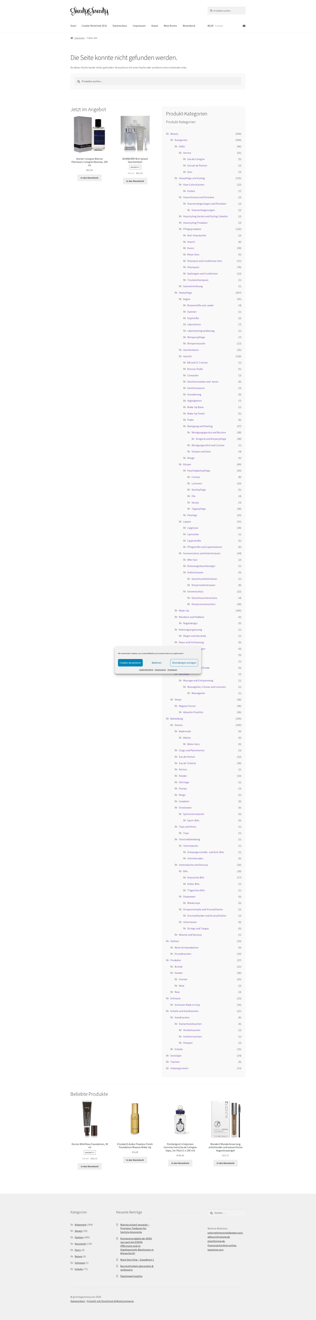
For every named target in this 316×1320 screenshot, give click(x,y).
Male (181, 985)
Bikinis (187, 737)
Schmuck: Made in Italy (187, 1004)
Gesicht (187, 356)
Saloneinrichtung (193, 286)
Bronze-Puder (195, 369)
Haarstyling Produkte (195, 222)
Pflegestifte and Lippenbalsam (204, 546)
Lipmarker (193, 534)
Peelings (192, 515)
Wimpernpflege (196, 337)
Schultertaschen (192, 1036)
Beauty (174, 133)
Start (73, 25)
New (177, 992)
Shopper (188, 1042)
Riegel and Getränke (194, 635)
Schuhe (179, 1049)
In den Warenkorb (89, 177)
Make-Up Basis (195, 407)
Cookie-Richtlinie (146, 669)
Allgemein (80, 1224)
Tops (186, 833)
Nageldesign (190, 623)
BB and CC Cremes (197, 362)
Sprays (195, 502)
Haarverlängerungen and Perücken (206, 203)
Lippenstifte (194, 540)
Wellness (184, 674)
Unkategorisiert (179, 1068)
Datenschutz (160, 669)
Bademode (185, 731)
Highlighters (194, 400)
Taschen (175, 1061)
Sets (189, 172)
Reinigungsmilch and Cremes (208, 445)
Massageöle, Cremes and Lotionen (206, 686)
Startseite (79, 38)
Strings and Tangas (198, 928)
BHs (185, 871)
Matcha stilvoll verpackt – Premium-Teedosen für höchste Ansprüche (134, 1228)
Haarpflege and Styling (192, 178)
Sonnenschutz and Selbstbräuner (202, 553)
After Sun (192, 559)
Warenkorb (189, 25)
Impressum (172, 669)
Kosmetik (80, 1243)
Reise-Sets (193, 254)
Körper (187, 464)
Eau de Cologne (196, 159)
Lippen (187, 521)
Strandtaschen (183, 953)
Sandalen (184, 801)
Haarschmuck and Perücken (198, 197)
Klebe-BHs (193, 883)
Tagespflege (199, 508)
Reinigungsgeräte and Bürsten (209, 432)
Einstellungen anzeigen (184, 662)
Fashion (174, 941)
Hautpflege (185, 292)
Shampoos (193, 267)
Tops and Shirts (187, 826)
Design (78, 1231)
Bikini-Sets (193, 744)
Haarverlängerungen (203, 210)
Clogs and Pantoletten (192, 750)
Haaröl (191, 241)
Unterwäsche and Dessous (193, 864)
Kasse (154, 25)
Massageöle (198, 693)
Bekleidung (176, 718)
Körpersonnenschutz (203, 604)
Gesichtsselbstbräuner (204, 578)
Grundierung (194, 394)
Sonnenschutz (195, 591)
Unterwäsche (190, 845)
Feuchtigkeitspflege (198, 470)
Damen (179, 725)
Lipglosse (192, 527)
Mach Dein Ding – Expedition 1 (137, 1259)
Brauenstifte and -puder (200, 305)
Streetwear (185, 807)
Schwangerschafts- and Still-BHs (205, 852)
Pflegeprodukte (192, 229)
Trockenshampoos (197, 280)
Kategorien (181, 140)
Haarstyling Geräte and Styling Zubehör (205, 216)
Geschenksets (191, 349)
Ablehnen (156, 662)
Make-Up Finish (196, 413)
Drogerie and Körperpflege (211, 438)
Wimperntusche (196, 343)
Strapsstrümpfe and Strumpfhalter (203, 909)
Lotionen (197, 483)
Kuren (190, 248)
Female (183, 979)
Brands (179, 966)
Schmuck (175, 998)
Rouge (191, 458)
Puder (190, 419)
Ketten (183, 769)
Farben (191, 191)
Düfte (182, 146)
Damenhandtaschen (190, 1023)
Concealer (193, 375)
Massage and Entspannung (198, 680)
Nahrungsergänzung (190, 629)
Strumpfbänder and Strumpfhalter (206, 915)
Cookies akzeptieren (130, 662)
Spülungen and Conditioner (202, 273)
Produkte (175, 960)
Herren (187, 152)
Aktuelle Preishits (193, 712)
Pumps (183, 788)
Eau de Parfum (187, 756)
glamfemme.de (216, 1241)
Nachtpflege (199, 489)
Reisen (78, 1256)
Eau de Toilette (187, 763)
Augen (186, 299)
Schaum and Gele (201, 451)
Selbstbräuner (195, 572)
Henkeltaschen (191, 1030)
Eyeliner (192, 311)
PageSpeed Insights (131, 1276)
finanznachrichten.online (222, 1245)
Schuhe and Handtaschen (184, 1011)
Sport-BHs (193, 820)
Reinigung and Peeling (200, 426)
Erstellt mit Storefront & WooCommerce (110, 1301)
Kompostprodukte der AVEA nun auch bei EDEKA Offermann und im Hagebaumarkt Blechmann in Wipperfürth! (137, 1246)
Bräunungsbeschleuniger (201, 566)
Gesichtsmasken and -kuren (202, 381)
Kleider (183, 775)
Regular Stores (187, 706)
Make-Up (184, 610)
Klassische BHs (195, 877)
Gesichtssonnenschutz (204, 597)
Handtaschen (182, 1017)
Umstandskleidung (189, 839)
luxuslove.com (216, 1249)
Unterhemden (195, 858)
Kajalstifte (193, 318)
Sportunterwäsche (193, 814)
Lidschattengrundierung (201, 330)
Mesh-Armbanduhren (186, 947)
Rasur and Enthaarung (191, 642)
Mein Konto (170, 25)
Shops (178, 699)
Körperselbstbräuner (203, 585)
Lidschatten (194, 324)
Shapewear (189, 896)
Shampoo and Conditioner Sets (204, 260)
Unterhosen (190, 922)
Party (78, 1250)
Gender (179, 972)
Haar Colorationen (193, 184)
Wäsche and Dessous (190, 934)
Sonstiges (176, 1055)
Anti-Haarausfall (196, 235)
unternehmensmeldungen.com (225, 1232)
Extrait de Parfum (197, 165)
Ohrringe (184, 782)
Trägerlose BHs (196, 890)
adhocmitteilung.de (219, 1236)
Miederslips (193, 903)
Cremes (196, 477)
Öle (194, 496)
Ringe (182, 795)
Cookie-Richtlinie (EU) (94, 25)
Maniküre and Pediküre (191, 617)
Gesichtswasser (196, 388)
